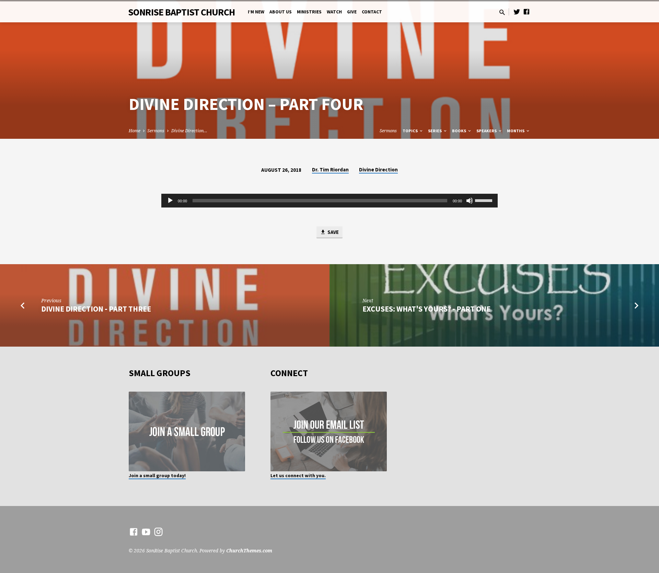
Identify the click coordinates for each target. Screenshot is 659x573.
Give (352, 12)
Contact (372, 12)
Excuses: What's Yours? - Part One (426, 309)
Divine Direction (378, 169)
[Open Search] (502, 12)
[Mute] (469, 200)
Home (134, 131)
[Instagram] (158, 531)
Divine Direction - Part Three (96, 309)
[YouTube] (146, 531)
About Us (280, 12)
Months (516, 130)
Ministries (309, 12)
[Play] (170, 200)
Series (435, 130)
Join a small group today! (157, 476)
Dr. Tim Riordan (330, 169)
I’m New (256, 12)
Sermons (155, 131)
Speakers (487, 130)
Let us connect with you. (298, 476)
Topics (411, 130)
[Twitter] (517, 11)
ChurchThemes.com (249, 550)
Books (459, 130)
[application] (329, 200)
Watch (334, 12)
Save (332, 232)
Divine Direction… (189, 131)
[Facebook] (526, 11)
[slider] (484, 200)
